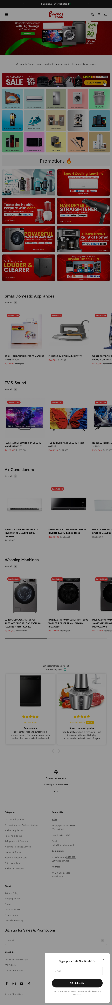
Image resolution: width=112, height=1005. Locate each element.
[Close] (103, 959)
